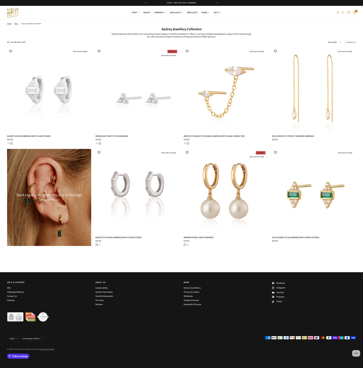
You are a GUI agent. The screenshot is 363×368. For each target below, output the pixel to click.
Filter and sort (18, 42)
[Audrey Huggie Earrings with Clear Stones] (49, 90)
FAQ (8, 287)
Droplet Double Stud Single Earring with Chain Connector (214, 136)
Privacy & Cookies (191, 292)
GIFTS (216, 12)
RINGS (204, 12)
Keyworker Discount (192, 304)
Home (9, 23)
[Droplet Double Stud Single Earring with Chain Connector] (226, 90)
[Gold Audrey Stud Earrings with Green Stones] (314, 191)
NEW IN (146, 12)
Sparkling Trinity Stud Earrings (111, 136)
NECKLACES (175, 12)
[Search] (343, 12)
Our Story (99, 300)
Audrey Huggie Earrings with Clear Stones (29, 136)
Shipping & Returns (15, 292)
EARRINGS (158, 12)
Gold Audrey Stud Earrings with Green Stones (295, 237)
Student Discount (191, 300)
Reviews (99, 304)
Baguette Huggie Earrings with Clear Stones (118, 237)
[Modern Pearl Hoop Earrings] (226, 191)
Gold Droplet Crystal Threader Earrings (293, 136)
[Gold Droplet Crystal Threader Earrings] (314, 90)
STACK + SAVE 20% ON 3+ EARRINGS (181, 3)
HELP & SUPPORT (16, 282)
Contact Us (12, 296)
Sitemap (10, 300)
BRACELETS (192, 12)
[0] (354, 12)
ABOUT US (100, 282)
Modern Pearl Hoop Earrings (199, 237)
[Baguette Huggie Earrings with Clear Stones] (137, 191)
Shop (16, 23)
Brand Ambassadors (104, 296)
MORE (186, 282)
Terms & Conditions (192, 287)
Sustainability (101, 287)
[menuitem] (135, 13)
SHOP (134, 12)
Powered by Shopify (46, 349)
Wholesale (188, 296)
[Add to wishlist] (10, 51)
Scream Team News (104, 292)
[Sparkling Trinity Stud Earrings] (137, 90)
